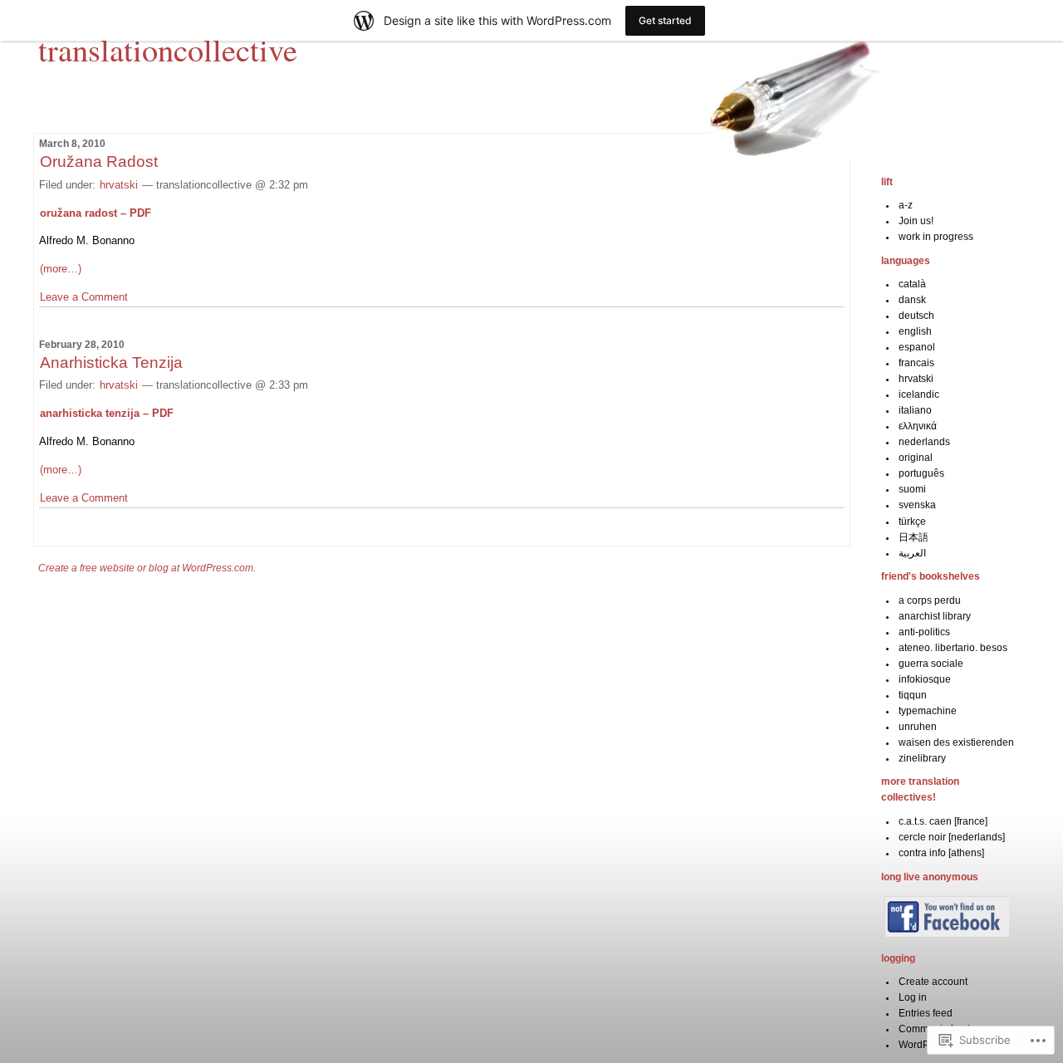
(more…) (60, 268)
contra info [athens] (941, 853)
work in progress (936, 237)
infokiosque (925, 679)
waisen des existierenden (956, 742)
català (912, 284)
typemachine (928, 711)
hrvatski (119, 185)
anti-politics (924, 632)
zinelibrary (922, 758)
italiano (915, 410)
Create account (933, 982)
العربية (912, 553)
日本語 (913, 537)
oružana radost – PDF (95, 213)
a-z (906, 205)
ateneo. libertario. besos (953, 648)
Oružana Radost (99, 161)
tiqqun (913, 695)
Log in (913, 997)
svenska (917, 505)
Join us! (916, 221)
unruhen (918, 727)
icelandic (919, 394)
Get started (665, 20)
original (916, 458)
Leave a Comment (84, 297)
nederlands (924, 442)
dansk (912, 300)
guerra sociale (931, 664)
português (921, 473)
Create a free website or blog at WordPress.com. (147, 568)
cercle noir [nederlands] (952, 837)
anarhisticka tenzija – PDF (107, 413)
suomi (912, 489)
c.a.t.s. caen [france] (943, 821)
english (915, 331)
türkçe (912, 522)
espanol (917, 347)
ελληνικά (918, 426)
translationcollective (167, 49)
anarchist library (935, 616)
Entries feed (926, 1013)
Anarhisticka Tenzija (111, 362)
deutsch (916, 316)
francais (916, 363)
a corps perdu (930, 600)
